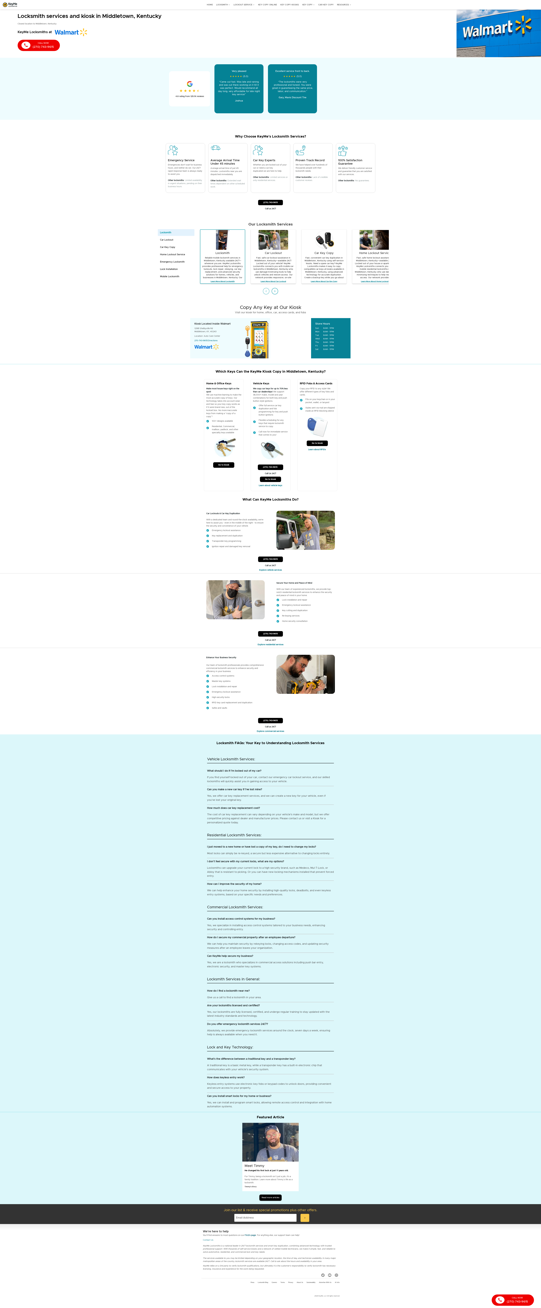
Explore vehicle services (270, 570)
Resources (344, 5)
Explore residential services (270, 645)
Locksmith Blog (263, 1282)
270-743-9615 (200, 341)
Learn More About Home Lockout (375, 281)
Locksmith (223, 5)
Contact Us (208, 1240)
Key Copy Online (267, 5)
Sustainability (311, 1282)
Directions (213, 341)
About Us (300, 1282)
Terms (283, 1282)
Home (210, 5)
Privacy (290, 1282)
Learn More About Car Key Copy (324, 281)
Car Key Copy (326, 5)
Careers (274, 1282)
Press (252, 1282)
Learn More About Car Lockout (273, 281)
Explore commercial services (270, 731)
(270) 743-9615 (270, 203)
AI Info (337, 1282)
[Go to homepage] (10, 5)
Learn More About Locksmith (223, 281)
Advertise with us (325, 1282)
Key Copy (308, 5)
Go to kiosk (223, 465)
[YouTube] (329, 1275)
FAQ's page (250, 1235)
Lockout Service (244, 5)
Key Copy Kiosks (289, 5)
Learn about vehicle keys (270, 486)
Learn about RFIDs (317, 450)
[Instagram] (336, 1275)
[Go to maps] (291, 338)
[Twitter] (323, 1275)
